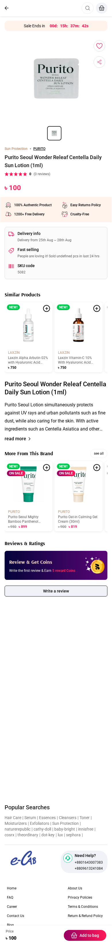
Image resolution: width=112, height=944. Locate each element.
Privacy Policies (80, 897)
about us (75, 888)
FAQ (10, 897)
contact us (15, 916)
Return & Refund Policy (85, 916)
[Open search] (88, 8)
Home (11, 888)
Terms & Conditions (83, 907)
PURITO (39, 149)
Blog (10, 925)
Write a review (56, 591)
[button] (56, 417)
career (12, 907)
